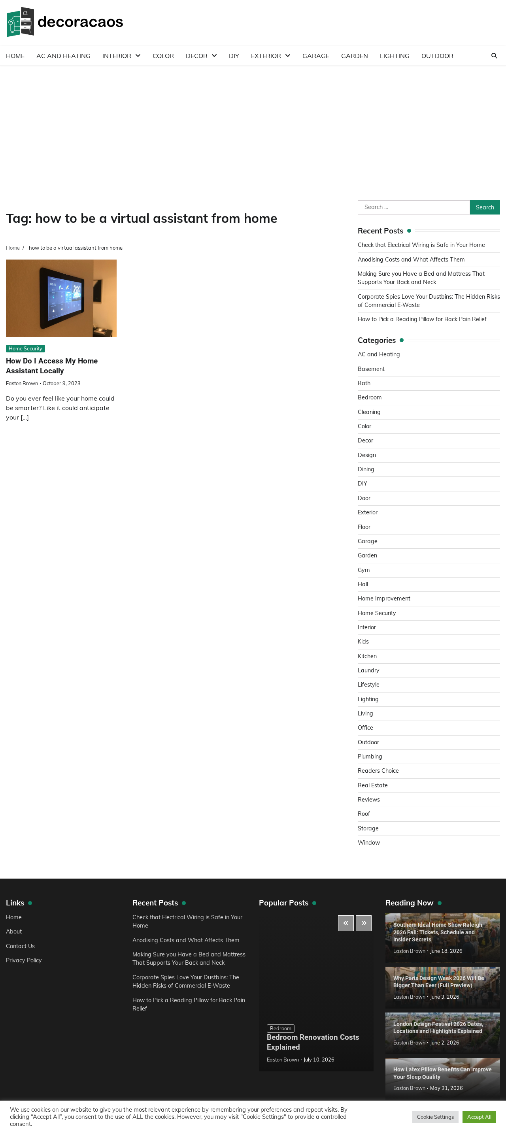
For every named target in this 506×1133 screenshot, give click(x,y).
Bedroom (370, 397)
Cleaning (369, 412)
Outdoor (437, 56)
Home (15, 56)
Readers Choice (378, 770)
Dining (366, 469)
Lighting (395, 56)
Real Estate (373, 785)
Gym (364, 570)
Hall (363, 584)
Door (364, 498)
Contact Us (20, 946)
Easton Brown (22, 383)
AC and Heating (63, 56)
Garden (354, 56)
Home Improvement (384, 598)
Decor (197, 56)
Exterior (266, 56)
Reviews (369, 799)
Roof (364, 813)
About (14, 931)
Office (365, 727)
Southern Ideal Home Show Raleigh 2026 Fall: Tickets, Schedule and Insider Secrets (437, 932)
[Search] (494, 56)
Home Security (25, 348)
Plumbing (370, 756)
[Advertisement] (253, 125)
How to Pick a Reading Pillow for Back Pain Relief (422, 319)
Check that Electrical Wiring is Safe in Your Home (421, 244)
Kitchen (367, 656)
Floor (364, 527)
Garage (315, 56)
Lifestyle (369, 684)
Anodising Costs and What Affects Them (411, 259)
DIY (234, 56)
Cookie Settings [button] (435, 1117)
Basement (371, 369)
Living (365, 713)
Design (367, 455)
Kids (363, 641)
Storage (368, 828)
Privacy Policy (24, 960)
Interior (116, 56)
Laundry (369, 670)
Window (369, 842)
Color (163, 56)
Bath (364, 383)
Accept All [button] (479, 1117)
